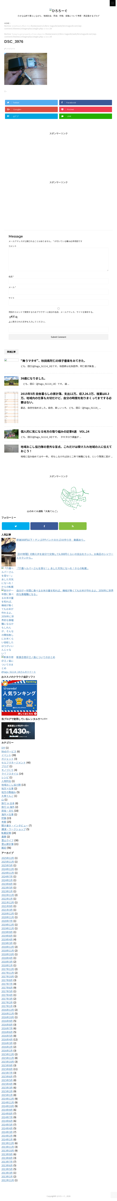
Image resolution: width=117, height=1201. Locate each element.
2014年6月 (7, 1121)
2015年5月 (7, 1080)
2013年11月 (7, 1147)
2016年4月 (7, 1039)
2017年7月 (7, 984)
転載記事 (6, 833)
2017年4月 (7, 995)
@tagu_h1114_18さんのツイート (18, 672)
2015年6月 (7, 1076)
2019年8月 (7, 935)
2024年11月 (7, 873)
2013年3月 (7, 1173)
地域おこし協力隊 (11, 784)
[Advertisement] (58, 155)
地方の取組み (8, 792)
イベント (6, 755)
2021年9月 (7, 906)
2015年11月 (7, 1058)
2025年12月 (7, 858)
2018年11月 (7, 950)
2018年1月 (7, 965)
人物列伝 (6, 781)
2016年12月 (7, 1010)
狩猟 (3, 818)
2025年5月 (7, 865)
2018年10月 (7, 954)
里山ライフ (7, 840)
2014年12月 (7, 1098)
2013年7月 (7, 1161)
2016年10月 (7, 1017)
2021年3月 (7, 910)
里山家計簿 (7, 844)
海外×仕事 (7, 814)
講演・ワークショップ (13, 829)
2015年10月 (7, 1061)
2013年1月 (7, 1176)
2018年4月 (7, 958)
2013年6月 (7, 1165)
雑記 (3, 847)
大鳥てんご (7, 796)
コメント (13, 246)
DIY (3, 747)
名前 (11, 276)
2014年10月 (7, 1106)
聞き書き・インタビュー (14, 825)
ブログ (5, 766)
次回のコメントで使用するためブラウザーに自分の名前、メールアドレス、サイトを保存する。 (51, 312)
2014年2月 (7, 1135)
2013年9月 (7, 1154)
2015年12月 (7, 1054)
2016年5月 (7, 1035)
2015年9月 (7, 1065)
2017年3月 (7, 998)
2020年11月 (7, 917)
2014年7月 (7, 1117)
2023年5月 (7, 887)
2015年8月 (7, 1069)
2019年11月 (7, 928)
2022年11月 (7, 895)
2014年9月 (7, 1110)
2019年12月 (7, 924)
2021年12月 (7, 902)
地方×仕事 (7, 788)
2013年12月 (7, 1143)
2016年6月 (7, 1032)
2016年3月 (7, 1043)
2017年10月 (7, 976)
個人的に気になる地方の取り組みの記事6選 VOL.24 (55, 431)
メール (12, 287)
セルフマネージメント (13, 762)
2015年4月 (7, 1084)
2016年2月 (7, 1047)
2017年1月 (7, 1006)
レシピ (5, 777)
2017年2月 (7, 1002)
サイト (12, 297)
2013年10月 (7, 1150)
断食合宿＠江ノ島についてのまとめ (35, 657)
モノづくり (7, 770)
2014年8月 (7, 1113)
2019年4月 (7, 939)
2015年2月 (7, 1091)
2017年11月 (7, 973)
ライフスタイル (9, 773)
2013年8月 (7, 1158)
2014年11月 (7, 1102)
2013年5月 (7, 1169)
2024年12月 (7, 869)
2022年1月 (7, 898)
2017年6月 (7, 987)
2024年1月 (7, 880)
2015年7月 (7, 1073)
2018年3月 (7, 961)
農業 (3, 836)
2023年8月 (7, 884)
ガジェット (7, 759)
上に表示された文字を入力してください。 (28, 321)
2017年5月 (7, 991)
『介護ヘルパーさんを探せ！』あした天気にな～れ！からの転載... (52, 568)
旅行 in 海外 (8, 807)
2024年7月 (7, 876)
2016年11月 (7, 1013)
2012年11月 (7, 1180)
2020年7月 (7, 921)
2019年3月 (7, 943)
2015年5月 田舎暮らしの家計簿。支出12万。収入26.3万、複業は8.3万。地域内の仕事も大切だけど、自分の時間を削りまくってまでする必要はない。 (66, 398)
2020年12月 (7, 913)
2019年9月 (7, 932)
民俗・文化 (7, 810)
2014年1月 (7, 1139)
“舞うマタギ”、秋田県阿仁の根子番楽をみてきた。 (54, 361)
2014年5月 (7, 1124)
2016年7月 (7, 1028)
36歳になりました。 (34, 378)
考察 (3, 822)
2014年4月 (7, 1128)
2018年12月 (7, 947)
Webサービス (8, 751)
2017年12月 (7, 969)
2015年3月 (7, 1087)
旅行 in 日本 (8, 803)
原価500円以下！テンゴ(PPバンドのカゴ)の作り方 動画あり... (50, 539)
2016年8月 (7, 1024)
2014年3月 (7, 1132)
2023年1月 (7, 891)
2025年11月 (7, 861)
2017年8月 (7, 980)
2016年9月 (7, 1021)
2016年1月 (7, 1050)
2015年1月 (7, 1095)
